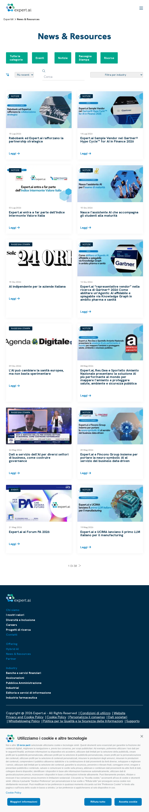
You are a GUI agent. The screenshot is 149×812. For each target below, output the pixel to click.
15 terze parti (23, 745)
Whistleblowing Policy (24, 721)
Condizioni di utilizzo (95, 713)
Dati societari (117, 717)
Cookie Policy (13, 792)
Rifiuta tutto (97, 801)
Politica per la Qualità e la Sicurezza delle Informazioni (83, 721)
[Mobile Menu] (141, 8)
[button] (141, 736)
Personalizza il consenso (87, 717)
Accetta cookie (128, 801)
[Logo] (18, 8)
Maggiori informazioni (23, 801)
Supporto (133, 721)
